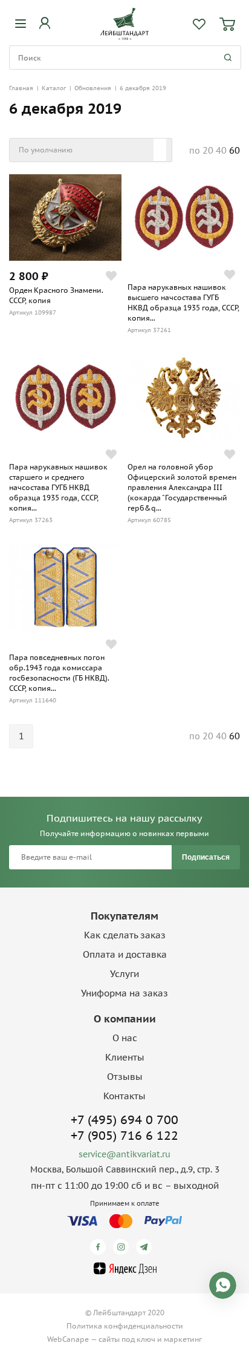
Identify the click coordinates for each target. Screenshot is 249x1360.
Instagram (123, 1247)
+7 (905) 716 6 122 (124, 1135)
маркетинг (183, 1339)
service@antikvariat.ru (124, 1154)
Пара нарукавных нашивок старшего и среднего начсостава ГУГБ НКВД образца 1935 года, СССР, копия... (58, 487)
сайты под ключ (127, 1339)
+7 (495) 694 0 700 (124, 1120)
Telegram (146, 1247)
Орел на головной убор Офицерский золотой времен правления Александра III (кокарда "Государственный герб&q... (182, 487)
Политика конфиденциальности (124, 1325)
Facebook (100, 1247)
